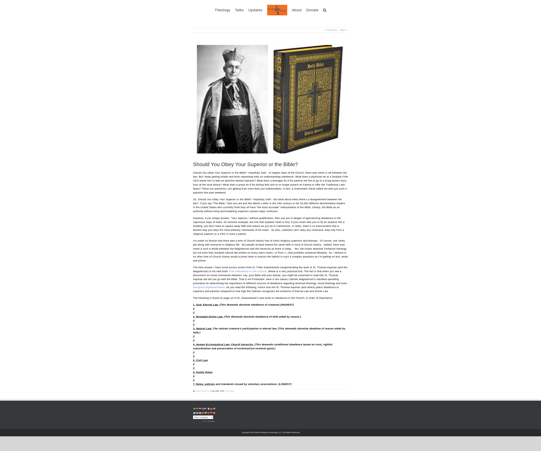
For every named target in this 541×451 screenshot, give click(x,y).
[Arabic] (194, 409)
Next (342, 30)
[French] (208, 409)
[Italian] (197, 413)
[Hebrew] (194, 413)
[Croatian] (200, 409)
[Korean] (200, 413)
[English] (202, 409)
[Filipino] (205, 409)
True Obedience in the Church (248, 271)
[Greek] (214, 409)
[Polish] (205, 413)
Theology (230, 391)
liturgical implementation (209, 287)
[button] (314, 10)
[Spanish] (214, 413)
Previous (332, 30)
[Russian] (211, 413)
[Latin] (202, 413)
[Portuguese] (208, 413)
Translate (211, 421)
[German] (211, 409)
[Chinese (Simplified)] (197, 409)
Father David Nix (203, 391)
